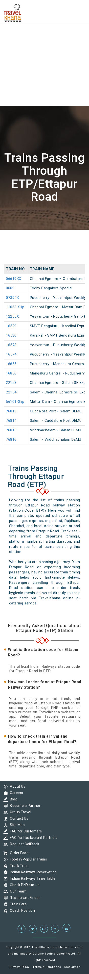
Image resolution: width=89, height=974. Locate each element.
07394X (12, 297)
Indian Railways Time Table (31, 878)
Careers (15, 793)
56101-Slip (15, 401)
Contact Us (17, 818)
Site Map (16, 825)
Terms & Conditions (47, 967)
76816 (11, 439)
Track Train (18, 866)
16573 (11, 345)
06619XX (13, 278)
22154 (11, 392)
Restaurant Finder (23, 898)
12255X (12, 316)
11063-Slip (15, 307)
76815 (11, 430)
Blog (12, 799)
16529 (11, 326)
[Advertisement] (44, 44)
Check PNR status (23, 885)
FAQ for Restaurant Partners (32, 838)
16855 (11, 364)
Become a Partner (23, 806)
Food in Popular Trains (27, 859)
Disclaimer (72, 967)
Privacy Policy (19, 967)
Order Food (17, 853)
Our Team (16, 891)
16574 (11, 354)
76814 (11, 420)
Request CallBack (23, 844)
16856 (11, 373)
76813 (11, 411)
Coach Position (21, 910)
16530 (11, 335)
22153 (11, 382)
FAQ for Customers (24, 831)
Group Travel (19, 812)
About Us (16, 786)
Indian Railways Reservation (32, 872)
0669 (10, 288)
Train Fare (17, 904)
